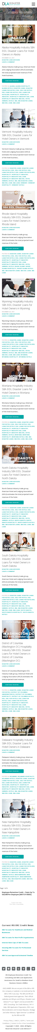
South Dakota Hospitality (12, 612)
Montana (18, 435)
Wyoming (24, 355)
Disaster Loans (19, 88)
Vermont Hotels (18, 185)
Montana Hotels (18, 437)
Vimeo (23, 968)
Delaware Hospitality (26, 776)
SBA (16, 101)
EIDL (17, 90)
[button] (34, 4)
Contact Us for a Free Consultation (23, 1023)
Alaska (12, 86)
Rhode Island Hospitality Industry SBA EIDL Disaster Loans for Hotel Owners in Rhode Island (16, 219)
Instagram (13, 968)
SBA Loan (16, 103)
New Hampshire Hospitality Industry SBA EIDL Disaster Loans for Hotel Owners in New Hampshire (16, 827)
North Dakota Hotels (26, 522)
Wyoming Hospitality (10, 357)
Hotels (11, 101)
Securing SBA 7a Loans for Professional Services (16, 949)
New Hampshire (20, 874)
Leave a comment (8, 62)
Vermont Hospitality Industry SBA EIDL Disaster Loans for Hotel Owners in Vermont (17, 135)
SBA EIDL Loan (7, 103)
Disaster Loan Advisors (11, 60)
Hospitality (14, 94)
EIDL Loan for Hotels (10, 92)
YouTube (33, 968)
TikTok (28, 968)
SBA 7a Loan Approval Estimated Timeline (17, 955)
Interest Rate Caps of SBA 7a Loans (15, 943)
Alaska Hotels (7, 88)
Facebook (8, 968)
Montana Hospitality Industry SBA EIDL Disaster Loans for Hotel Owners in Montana (17, 389)
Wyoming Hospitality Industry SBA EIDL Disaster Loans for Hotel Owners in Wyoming (17, 305)
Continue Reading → (12, 80)
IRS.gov (22, 999)
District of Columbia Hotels (23, 696)
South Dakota (26, 610)
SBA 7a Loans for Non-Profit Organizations (18, 937)
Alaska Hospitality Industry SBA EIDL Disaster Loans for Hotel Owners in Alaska (18, 51)
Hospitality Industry (20, 174)
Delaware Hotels (8, 778)
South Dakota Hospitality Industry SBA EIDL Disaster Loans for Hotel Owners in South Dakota (16, 560)
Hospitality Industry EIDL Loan (22, 96)
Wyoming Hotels (25, 357)
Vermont (24, 183)
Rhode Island (20, 266)
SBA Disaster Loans (25, 101)
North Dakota (20, 520)
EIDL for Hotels (26, 90)
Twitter (3, 968)
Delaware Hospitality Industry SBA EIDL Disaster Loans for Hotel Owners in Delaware (17, 743)
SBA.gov (14, 999)
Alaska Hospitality (23, 86)
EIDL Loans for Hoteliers (25, 172)
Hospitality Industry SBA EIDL (13, 98)
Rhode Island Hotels (25, 268)
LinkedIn (18, 968)
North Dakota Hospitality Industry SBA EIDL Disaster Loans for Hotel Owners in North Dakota (16, 473)
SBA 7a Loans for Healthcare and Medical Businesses (17, 931)
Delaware (13, 776)
